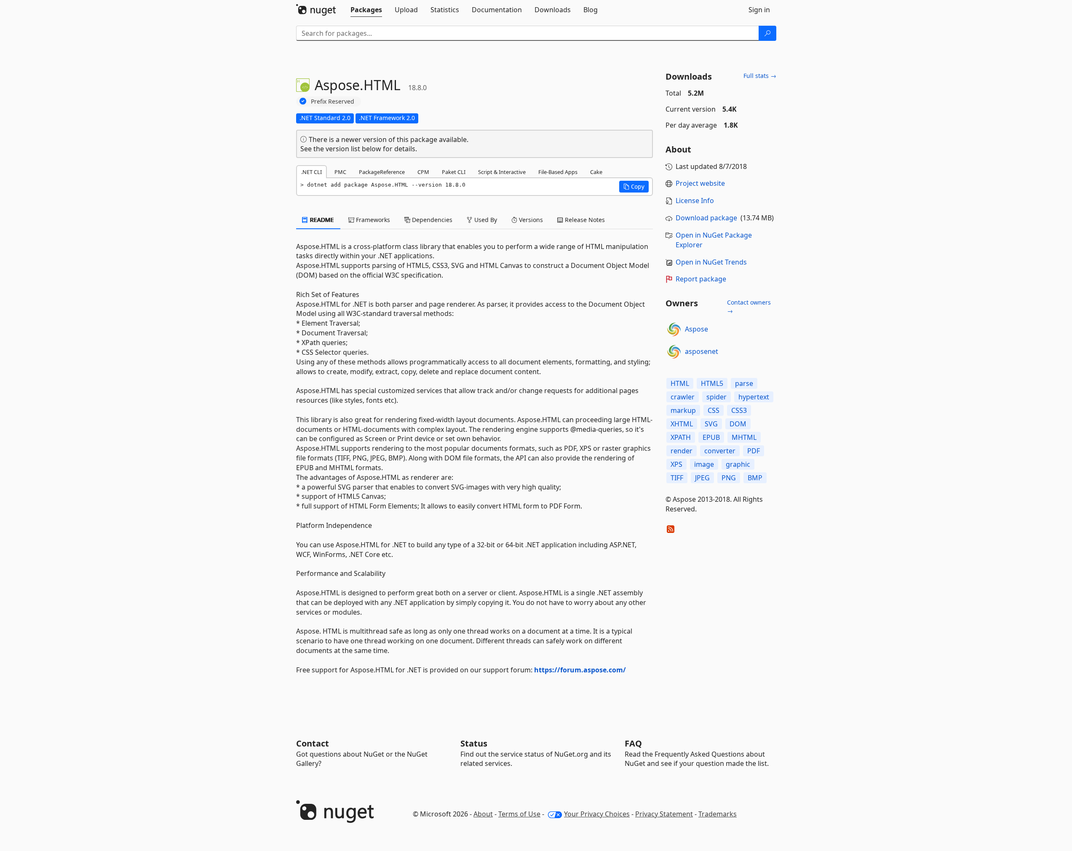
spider (716, 396)
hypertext (753, 396)
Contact (312, 743)
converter (719, 450)
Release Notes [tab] (584, 220)
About (483, 814)
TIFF (677, 477)
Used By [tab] (485, 220)
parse (744, 383)
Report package (701, 279)
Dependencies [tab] (431, 220)
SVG (711, 423)
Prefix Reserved (332, 101)
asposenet (701, 351)
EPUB (711, 437)
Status (473, 743)
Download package (706, 217)
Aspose (696, 329)
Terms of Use (519, 814)
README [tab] (321, 220)
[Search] (767, 33)
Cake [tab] (596, 172)
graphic (738, 464)
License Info (695, 200)
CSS (713, 410)
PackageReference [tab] (382, 172)
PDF (753, 450)
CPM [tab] (423, 172)
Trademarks (717, 814)
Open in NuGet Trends (711, 262)
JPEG (702, 477)
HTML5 (712, 383)
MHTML (744, 437)
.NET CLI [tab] (311, 172)
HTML (680, 383)
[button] (634, 187)
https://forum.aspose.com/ (580, 669)
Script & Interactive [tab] (502, 172)
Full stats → (759, 76)
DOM (738, 423)
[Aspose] (674, 329)
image (704, 464)
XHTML (682, 423)
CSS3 (739, 410)
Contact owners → (749, 306)
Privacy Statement (664, 814)
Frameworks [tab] (372, 220)
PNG (729, 477)
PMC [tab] (340, 172)
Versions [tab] (530, 220)
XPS (676, 464)
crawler (683, 396)
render (681, 450)
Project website (700, 183)
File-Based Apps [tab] (557, 172)
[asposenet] (674, 351)
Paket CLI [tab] (453, 172)
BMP (755, 477)
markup (683, 410)
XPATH (681, 437)
